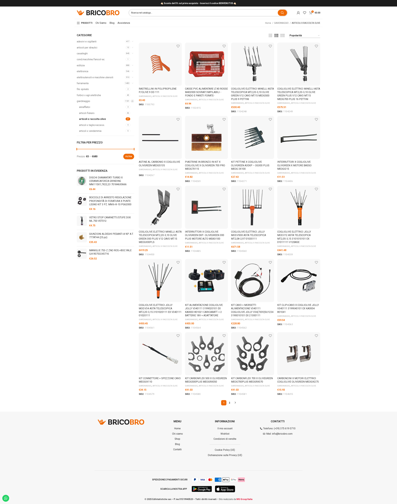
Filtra (128, 156)
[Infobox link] (198, 3)
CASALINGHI (82, 53)
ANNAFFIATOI (84, 107)
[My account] (298, 13)
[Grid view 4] (276, 35)
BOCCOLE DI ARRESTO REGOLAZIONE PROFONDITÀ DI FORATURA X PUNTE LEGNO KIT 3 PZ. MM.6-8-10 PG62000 (110, 201)
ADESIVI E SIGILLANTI (86, 41)
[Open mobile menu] (84, 23)
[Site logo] (98, 12)
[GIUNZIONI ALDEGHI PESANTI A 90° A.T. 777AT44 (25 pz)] (82, 238)
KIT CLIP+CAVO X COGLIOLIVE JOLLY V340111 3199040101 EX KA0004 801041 (298, 308)
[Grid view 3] (270, 35)
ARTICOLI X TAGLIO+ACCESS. (92, 125)
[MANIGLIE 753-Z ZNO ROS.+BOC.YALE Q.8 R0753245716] (82, 254)
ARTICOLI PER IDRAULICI (87, 47)
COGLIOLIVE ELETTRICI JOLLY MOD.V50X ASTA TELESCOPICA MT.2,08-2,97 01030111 (248, 235)
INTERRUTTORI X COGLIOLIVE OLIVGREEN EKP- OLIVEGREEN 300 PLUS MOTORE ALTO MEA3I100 (204, 235)
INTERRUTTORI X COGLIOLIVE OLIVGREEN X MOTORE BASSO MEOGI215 (294, 165)
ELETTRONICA (82, 71)
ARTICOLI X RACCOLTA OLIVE (92, 119)
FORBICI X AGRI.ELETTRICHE (89, 95)
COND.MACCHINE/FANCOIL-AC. (91, 59)
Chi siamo (101, 22)
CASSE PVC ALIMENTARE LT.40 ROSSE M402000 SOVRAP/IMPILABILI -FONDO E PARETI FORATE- (206, 92)
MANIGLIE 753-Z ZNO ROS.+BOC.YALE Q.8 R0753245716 (110, 252)
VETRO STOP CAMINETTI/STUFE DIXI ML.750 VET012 (110, 219)
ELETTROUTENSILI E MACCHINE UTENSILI (95, 77)
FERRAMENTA (83, 83)
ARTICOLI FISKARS (86, 113)
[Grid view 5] (282, 35)
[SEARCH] (282, 13)
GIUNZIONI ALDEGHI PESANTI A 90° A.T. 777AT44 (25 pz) (111, 235)
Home (268, 23)
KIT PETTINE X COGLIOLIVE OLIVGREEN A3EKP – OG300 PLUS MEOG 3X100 (250, 165)
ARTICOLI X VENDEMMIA (90, 130)
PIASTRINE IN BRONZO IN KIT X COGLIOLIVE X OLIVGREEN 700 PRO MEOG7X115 (205, 165)
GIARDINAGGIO (281, 23)
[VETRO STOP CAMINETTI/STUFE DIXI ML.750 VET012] (82, 221)
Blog (111, 22)
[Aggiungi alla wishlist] (178, 46)
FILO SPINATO (83, 89)
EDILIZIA (81, 65)
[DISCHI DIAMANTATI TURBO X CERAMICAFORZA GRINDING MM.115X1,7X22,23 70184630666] (82, 183)
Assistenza (124, 22)
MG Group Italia (244, 499)
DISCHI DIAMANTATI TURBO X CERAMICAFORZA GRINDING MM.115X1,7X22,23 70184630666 (108, 181)
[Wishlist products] (304, 13)
